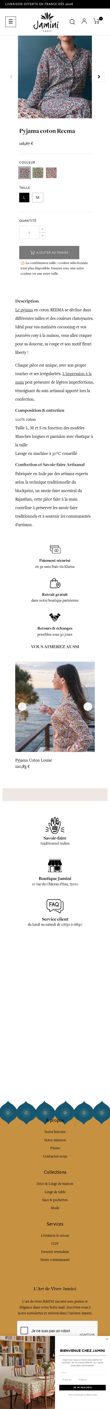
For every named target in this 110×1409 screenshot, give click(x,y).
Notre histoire (55, 1131)
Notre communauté (55, 1259)
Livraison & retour (55, 1235)
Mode (55, 1207)
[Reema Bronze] (51, 172)
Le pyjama (24, 310)
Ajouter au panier (51, 253)
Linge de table (55, 1191)
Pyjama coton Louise (33, 760)
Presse (55, 1148)
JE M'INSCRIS (82, 1387)
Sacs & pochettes (55, 1199)
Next (99, 76)
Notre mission (55, 1140)
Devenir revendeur (55, 1251)
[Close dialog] (107, 1339)
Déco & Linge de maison (55, 1183)
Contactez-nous (55, 1156)
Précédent (11, 76)
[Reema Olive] (38, 172)
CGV (55, 1243)
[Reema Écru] (24, 172)
